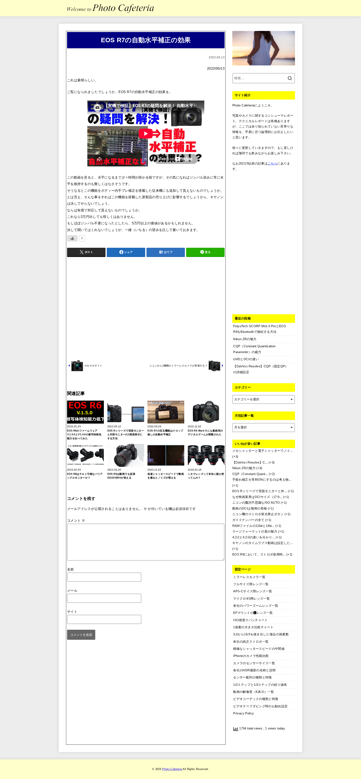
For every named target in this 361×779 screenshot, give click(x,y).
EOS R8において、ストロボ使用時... (259, 554)
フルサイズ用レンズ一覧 (250, 584)
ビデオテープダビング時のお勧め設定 (260, 706)
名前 (70, 569)
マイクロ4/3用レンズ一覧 (251, 598)
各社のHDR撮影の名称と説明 (254, 670)
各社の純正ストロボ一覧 (250, 641)
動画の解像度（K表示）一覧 (253, 691)
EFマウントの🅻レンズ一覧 (253, 612)
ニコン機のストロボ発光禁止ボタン (258, 514)
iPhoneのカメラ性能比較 (251, 656)
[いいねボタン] (72, 238)
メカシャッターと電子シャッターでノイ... (262, 450)
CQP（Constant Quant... (250, 474)
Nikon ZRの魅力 (243, 468)
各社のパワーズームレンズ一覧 (255, 605)
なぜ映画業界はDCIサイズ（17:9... (257, 497)
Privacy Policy (243, 713)
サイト (72, 611)
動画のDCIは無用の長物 (249, 508)
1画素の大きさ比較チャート (253, 627)
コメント (76, 520)
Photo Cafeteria (172, 769)
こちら (272, 163)
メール (72, 590)
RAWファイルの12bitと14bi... (253, 525)
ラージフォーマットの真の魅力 (254, 531)
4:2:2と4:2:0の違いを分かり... (253, 537)
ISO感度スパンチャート (250, 620)
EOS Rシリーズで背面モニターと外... (259, 491)
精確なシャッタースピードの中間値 (259, 648)
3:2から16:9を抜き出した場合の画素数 (261, 634)
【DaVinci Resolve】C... (250, 462)
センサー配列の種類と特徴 (252, 677)
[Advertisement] (146, 308)
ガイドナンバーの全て (248, 520)
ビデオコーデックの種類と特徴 (255, 699)
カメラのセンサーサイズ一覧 (254, 663)
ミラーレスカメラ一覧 (249, 577)
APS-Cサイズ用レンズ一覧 (252, 591)
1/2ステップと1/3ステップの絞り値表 (260, 684)
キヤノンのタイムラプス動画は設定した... (262, 543)
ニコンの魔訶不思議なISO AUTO (256, 502)
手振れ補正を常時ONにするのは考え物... (261, 479)
